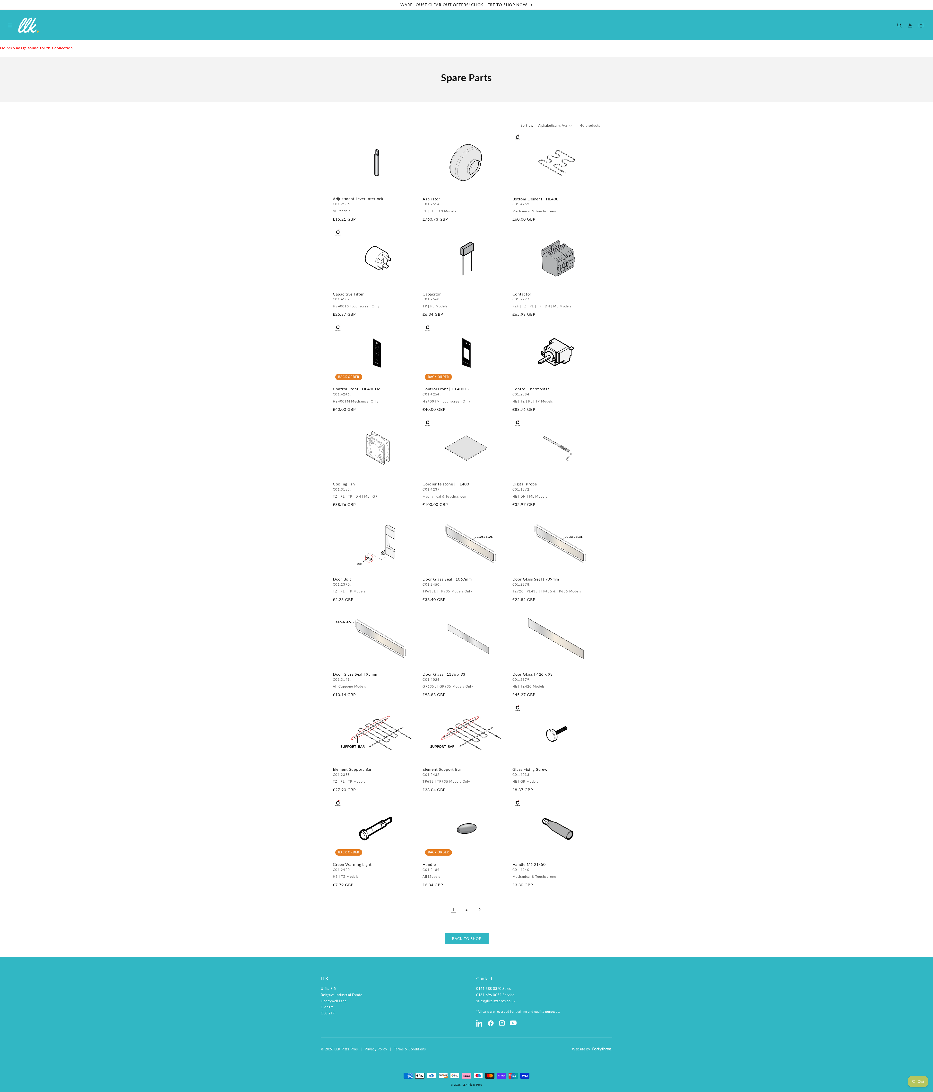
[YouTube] (513, 1023)
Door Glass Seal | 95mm (355, 680)
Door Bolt (349, 585)
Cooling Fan (355, 490)
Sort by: (527, 125)
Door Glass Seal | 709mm (546, 585)
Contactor (542, 300)
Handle (432, 870)
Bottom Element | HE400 (535, 205)
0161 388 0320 (488, 988)
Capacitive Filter (356, 300)
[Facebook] (490, 1023)
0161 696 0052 (488, 995)
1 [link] (453, 909)
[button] (10, 25)
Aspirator (439, 205)
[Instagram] (502, 1023)
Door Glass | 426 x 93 (532, 680)
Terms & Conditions (410, 1049)
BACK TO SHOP (466, 938)
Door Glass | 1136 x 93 (448, 680)
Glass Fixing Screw (530, 775)
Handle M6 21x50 (534, 870)
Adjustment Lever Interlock (358, 205)
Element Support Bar (352, 775)
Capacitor (435, 300)
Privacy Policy (376, 1049)
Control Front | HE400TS (446, 395)
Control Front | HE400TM (357, 395)
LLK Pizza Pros (472, 1084)
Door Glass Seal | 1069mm (447, 585)
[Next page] (479, 909)
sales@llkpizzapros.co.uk (495, 1001)
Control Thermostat (532, 395)
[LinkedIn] (479, 1023)
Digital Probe (530, 490)
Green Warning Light (352, 870)
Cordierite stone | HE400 (446, 490)
